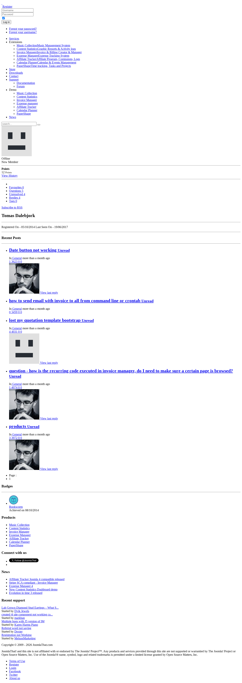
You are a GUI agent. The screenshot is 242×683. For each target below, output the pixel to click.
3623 (14, 261)
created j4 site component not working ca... (27, 614)
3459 (14, 312)
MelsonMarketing (25, 638)
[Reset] (38, 124)
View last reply (49, 292)
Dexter (18, 631)
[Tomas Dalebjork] (24, 362)
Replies (14, 197)
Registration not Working (17, 635)
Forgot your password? (23, 28)
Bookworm (16, 506)
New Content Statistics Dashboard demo (33, 589)
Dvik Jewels (21, 611)
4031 (14, 331)
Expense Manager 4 (21, 586)
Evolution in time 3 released (25, 592)
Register (7, 6)
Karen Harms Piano (26, 624)
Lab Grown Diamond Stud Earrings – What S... (30, 607)
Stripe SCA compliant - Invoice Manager (33, 582)
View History (10, 175)
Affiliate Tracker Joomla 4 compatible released (36, 579)
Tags (13, 201)
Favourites (16, 187)
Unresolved (17, 194)
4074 (14, 387)
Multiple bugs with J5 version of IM (23, 621)
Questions (16, 190)
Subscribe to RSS (12, 207)
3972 (14, 437)
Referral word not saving (16, 628)
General (17, 258)
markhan (19, 617)
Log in (6, 22)
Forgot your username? (23, 32)
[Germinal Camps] (24, 292)
